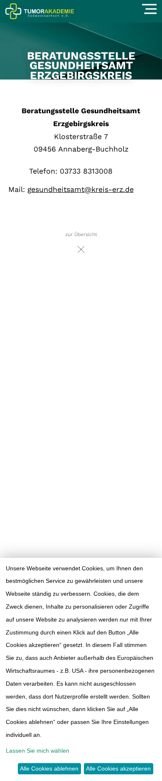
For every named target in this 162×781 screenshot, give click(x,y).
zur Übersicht (81, 234)
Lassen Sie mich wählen (37, 750)
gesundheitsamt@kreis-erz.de (80, 189)
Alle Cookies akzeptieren (118, 768)
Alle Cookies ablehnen (49, 768)
